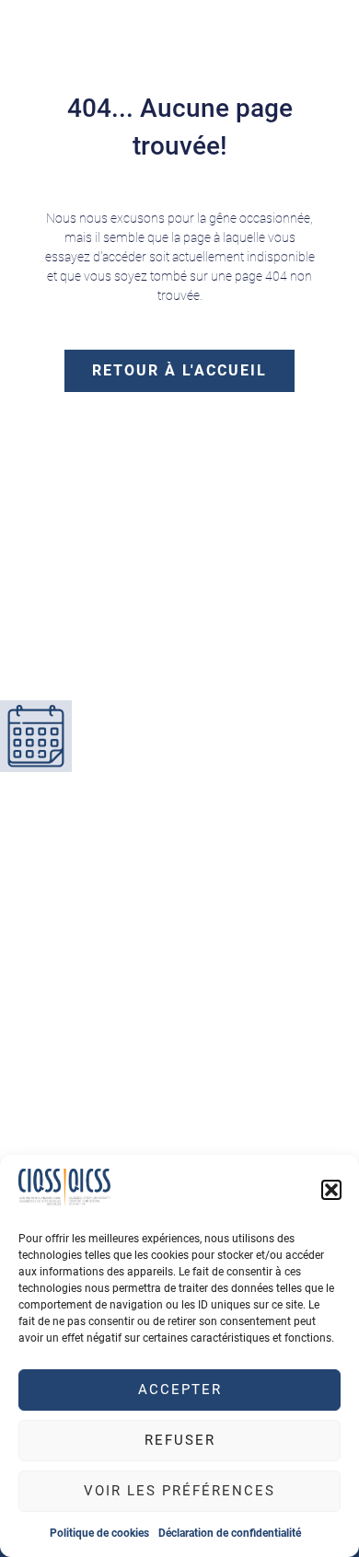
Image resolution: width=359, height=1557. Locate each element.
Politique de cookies (99, 1533)
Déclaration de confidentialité (229, 1533)
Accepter (180, 1389)
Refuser (180, 1440)
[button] (331, 1190)
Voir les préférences (179, 1490)
